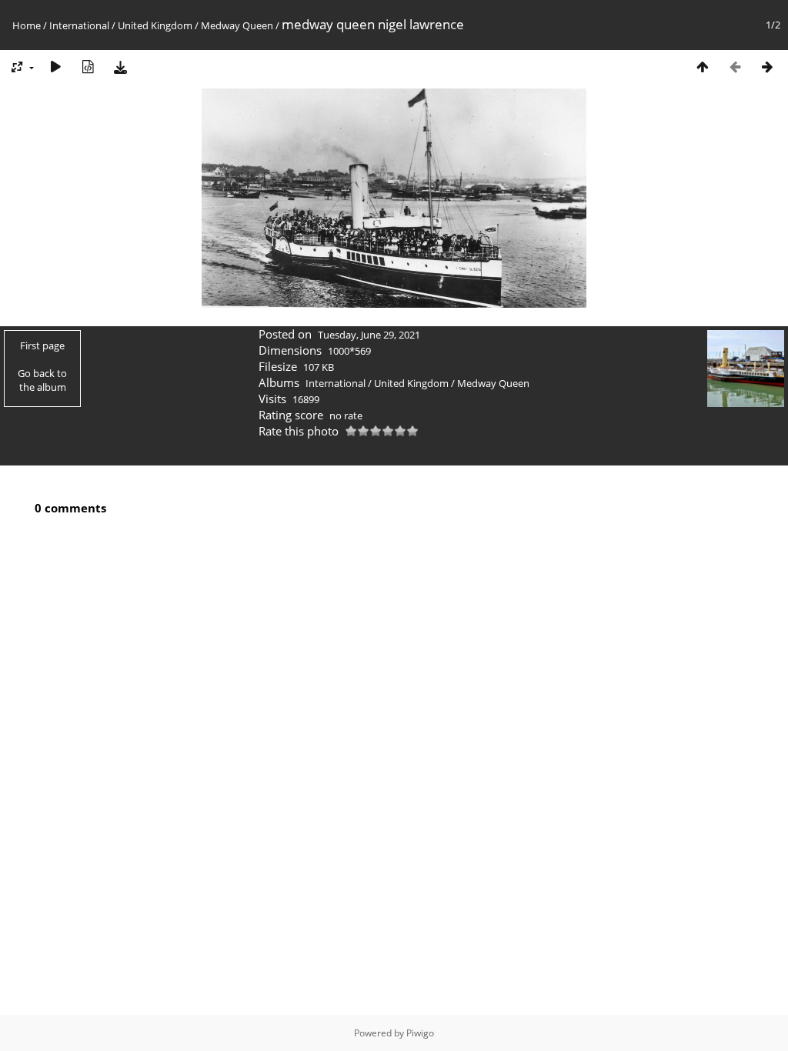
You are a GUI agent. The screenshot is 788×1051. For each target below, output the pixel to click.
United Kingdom (155, 25)
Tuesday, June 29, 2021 (369, 335)
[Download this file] (120, 66)
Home (26, 25)
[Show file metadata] (88, 66)
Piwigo (420, 1032)
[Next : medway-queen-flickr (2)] (767, 66)
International (79, 25)
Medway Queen (237, 25)
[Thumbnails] (702, 66)
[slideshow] (55, 66)
